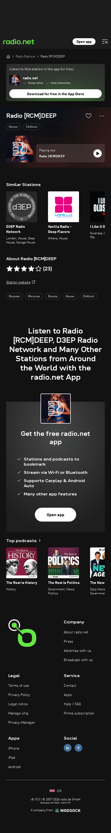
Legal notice (18, 704)
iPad (11, 758)
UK (59, 791)
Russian (14, 296)
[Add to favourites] (88, 116)
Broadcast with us (78, 660)
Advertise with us (77, 651)
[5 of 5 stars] (38, 268)
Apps (68, 695)
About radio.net (76, 632)
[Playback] (97, 153)
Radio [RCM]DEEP (52, 156)
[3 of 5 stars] (24, 268)
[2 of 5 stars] (16, 268)
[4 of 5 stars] (31, 268)
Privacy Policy (19, 695)
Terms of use (18, 686)
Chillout (31, 127)
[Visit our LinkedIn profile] (68, 748)
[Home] (8, 56)
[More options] (102, 116)
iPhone (13, 748)
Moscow (34, 296)
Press (68, 641)
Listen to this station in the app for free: (41, 69)
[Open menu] (105, 41)
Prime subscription (79, 713)
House (13, 127)
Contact (70, 686)
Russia (52, 296)
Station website (18, 282)
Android (14, 767)
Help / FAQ (72, 704)
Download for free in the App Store (55, 94)
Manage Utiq (18, 713)
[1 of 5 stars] (9, 268)
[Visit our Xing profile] (78, 748)
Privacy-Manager (21, 722)
